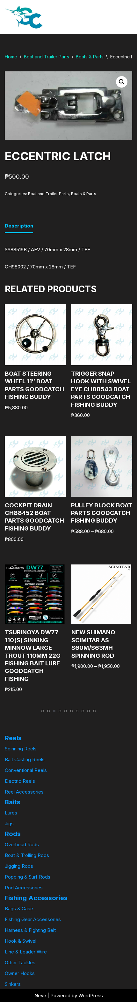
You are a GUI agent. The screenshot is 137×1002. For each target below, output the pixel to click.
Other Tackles (20, 962)
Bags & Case (19, 909)
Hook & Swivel (20, 941)
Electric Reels (20, 781)
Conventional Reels (26, 770)
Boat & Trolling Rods (27, 855)
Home (11, 56)
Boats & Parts (90, 56)
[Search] (126, 17)
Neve (40, 995)
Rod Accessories (24, 888)
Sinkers (13, 984)
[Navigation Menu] (113, 17)
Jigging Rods (19, 866)
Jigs (9, 824)
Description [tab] (19, 226)
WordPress (90, 995)
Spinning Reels (21, 749)
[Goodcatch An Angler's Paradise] (24, 17)
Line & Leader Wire (26, 952)
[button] (121, 82)
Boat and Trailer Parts (46, 56)
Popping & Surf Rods (27, 877)
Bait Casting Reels (25, 759)
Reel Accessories (24, 792)
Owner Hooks (20, 973)
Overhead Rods (22, 844)
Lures (11, 813)
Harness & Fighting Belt (30, 930)
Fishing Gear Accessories (33, 919)
